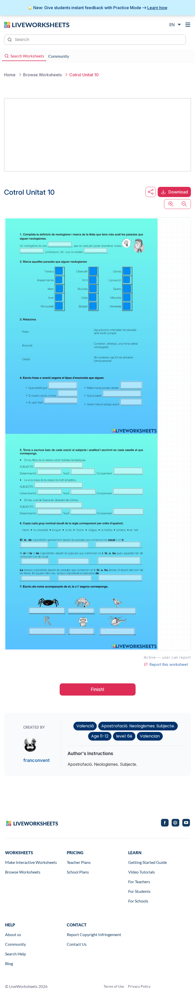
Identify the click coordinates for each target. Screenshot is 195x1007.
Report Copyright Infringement (94, 934)
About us (13, 934)
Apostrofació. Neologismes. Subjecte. (138, 726)
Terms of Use (114, 986)
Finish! (97, 689)
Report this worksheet (168, 665)
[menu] (188, 25)
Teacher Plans (79, 862)
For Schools (138, 900)
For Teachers (139, 881)
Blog (9, 963)
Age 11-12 (99, 736)
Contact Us (77, 944)
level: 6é (124, 736)
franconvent (36, 760)
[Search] (10, 39)
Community (15, 944)
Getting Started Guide (147, 862)
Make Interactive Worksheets (31, 862)
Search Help (15, 953)
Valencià (85, 726)
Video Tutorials (141, 871)
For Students (139, 891)
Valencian (150, 736)
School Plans (78, 871)
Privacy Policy (139, 986)
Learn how (157, 7)
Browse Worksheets (22, 871)
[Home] (36, 24)
